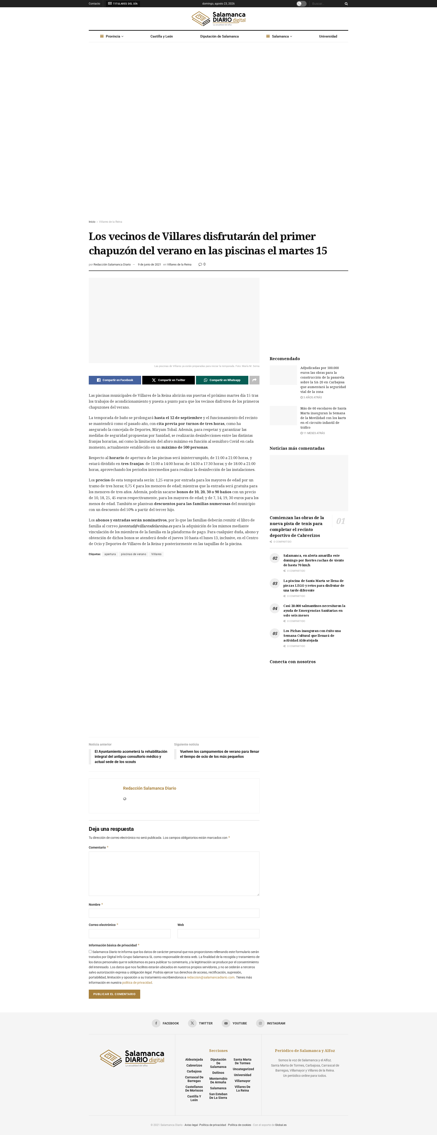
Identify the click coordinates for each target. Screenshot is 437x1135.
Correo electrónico (104, 925)
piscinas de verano (133, 554)
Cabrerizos (194, 1065)
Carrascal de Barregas (194, 1079)
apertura (110, 554)
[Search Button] (345, 3)
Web (181, 925)
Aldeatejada (194, 1059)
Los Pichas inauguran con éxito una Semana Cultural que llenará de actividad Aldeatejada (312, 635)
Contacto (94, 3)
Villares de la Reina (110, 221)
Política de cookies (239, 1125)
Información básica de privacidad (114, 945)
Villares (156, 554)
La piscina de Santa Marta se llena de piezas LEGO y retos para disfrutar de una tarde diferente (313, 585)
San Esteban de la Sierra (218, 1096)
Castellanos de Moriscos (194, 1088)
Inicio (92, 221)
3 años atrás (312, 397)
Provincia (113, 36)
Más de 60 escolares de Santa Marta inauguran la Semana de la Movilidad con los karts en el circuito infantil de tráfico (323, 418)
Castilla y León (161, 36)
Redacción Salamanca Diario (112, 264)
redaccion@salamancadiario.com (210, 977)
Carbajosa (194, 1071)
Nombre (96, 904)
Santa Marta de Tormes (243, 1061)
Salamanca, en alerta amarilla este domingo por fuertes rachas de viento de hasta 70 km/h (313, 560)
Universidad (328, 36)
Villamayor (242, 1081)
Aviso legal (191, 1125)
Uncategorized (243, 1069)
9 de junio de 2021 (149, 264)
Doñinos (218, 1072)
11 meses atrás (314, 433)
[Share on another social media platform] (254, 380)
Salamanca (280, 36)
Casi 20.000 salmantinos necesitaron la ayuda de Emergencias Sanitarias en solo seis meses (314, 610)
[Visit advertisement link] (218, 135)
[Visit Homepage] (218, 18)
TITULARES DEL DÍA (125, 3)
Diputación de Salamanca (219, 36)
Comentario (99, 847)
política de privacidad (137, 982)
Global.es (281, 1125)
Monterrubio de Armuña (218, 1080)
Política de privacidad (212, 1125)
